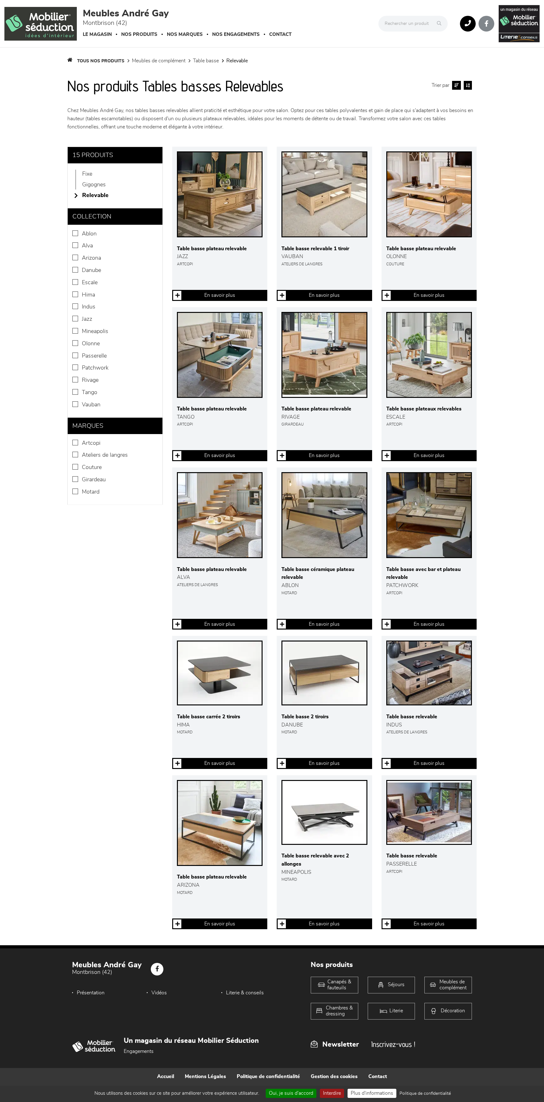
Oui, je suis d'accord (291, 1093)
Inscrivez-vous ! (393, 1044)
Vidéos (159, 992)
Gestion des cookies (334, 1076)
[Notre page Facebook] (486, 23)
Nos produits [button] (139, 34)
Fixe (87, 174)
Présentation (91, 992)
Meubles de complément (158, 60)
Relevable (237, 60)
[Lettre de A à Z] (467, 85)
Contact (280, 34)
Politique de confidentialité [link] (425, 1093)
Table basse (206, 60)
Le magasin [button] (97, 34)
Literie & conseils (245, 992)
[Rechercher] (441, 23)
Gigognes (94, 185)
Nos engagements (236, 34)
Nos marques (185, 34)
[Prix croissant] (455, 85)
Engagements (139, 1051)
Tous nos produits (100, 61)
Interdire (332, 1093)
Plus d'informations (372, 1093)
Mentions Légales (205, 1076)
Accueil (165, 1076)
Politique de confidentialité (268, 1076)
